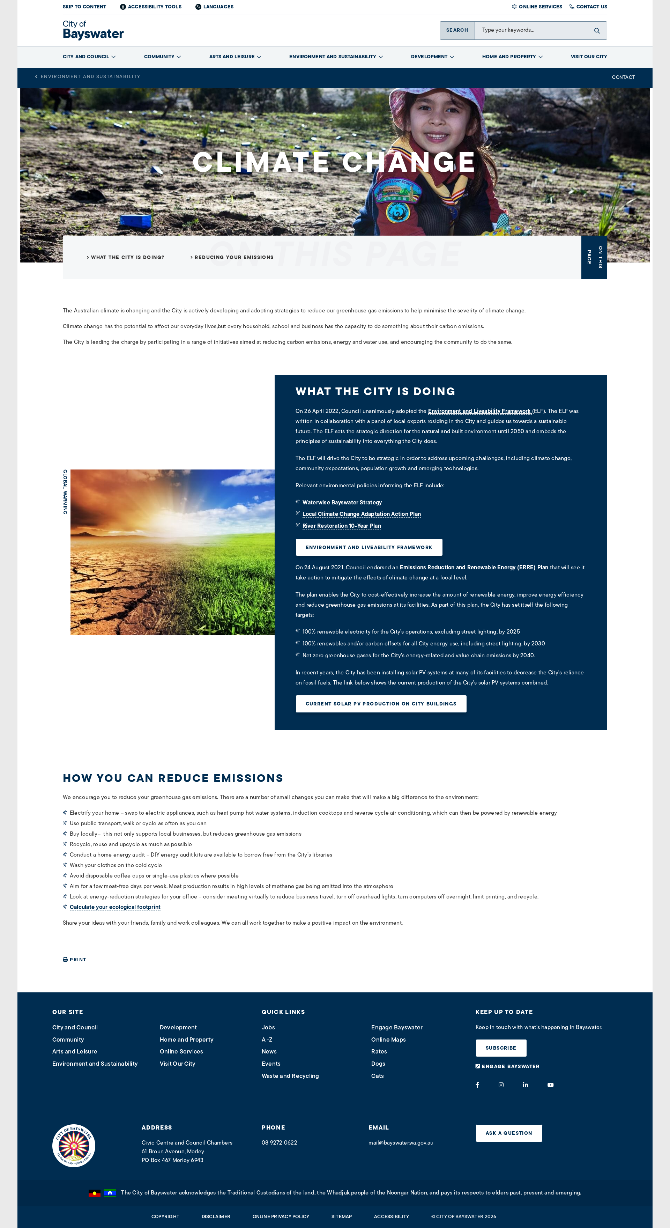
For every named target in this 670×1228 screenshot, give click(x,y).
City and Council (86, 57)
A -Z (267, 1040)
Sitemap (342, 1217)
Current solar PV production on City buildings (381, 704)
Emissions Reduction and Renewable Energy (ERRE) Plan (474, 568)
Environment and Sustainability (332, 57)
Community (159, 57)
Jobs (268, 1028)
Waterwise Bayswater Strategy (342, 503)
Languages (218, 7)
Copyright (165, 1217)
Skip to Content (84, 7)
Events (271, 1064)
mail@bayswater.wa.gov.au (400, 1143)
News (269, 1052)
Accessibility (391, 1217)
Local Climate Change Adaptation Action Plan (362, 514)
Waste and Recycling (290, 1076)
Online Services (540, 7)
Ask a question (509, 1133)
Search (457, 30)
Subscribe (501, 1048)
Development (429, 57)
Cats (377, 1076)
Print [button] (78, 960)
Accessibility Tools (154, 7)
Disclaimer (216, 1217)
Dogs (378, 1064)
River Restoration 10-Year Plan (342, 526)
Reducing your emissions (234, 257)
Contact (623, 77)
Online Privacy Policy (281, 1217)
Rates (379, 1052)
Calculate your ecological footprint (115, 907)
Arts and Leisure (232, 57)
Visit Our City (589, 57)
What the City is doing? (127, 257)
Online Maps (388, 1040)
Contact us (591, 7)
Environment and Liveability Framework (369, 547)
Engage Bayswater (397, 1028)
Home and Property (509, 57)
